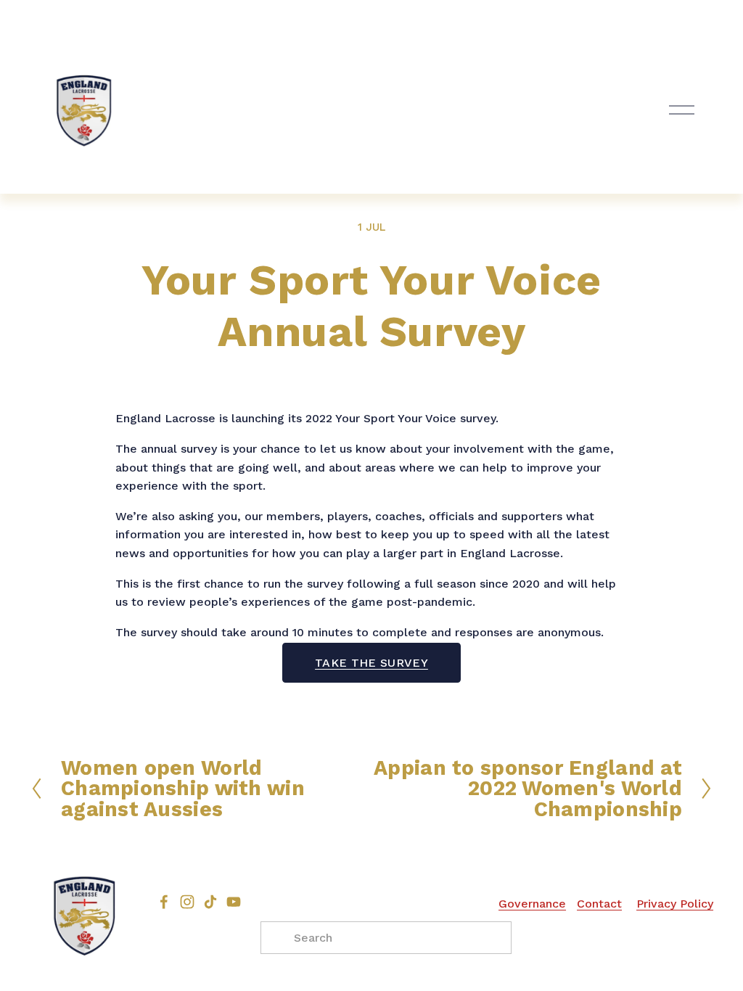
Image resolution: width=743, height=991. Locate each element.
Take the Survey (371, 663)
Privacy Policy (674, 903)
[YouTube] (233, 902)
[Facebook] (164, 902)
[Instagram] (187, 902)
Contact (599, 903)
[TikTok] (210, 902)
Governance (532, 903)
